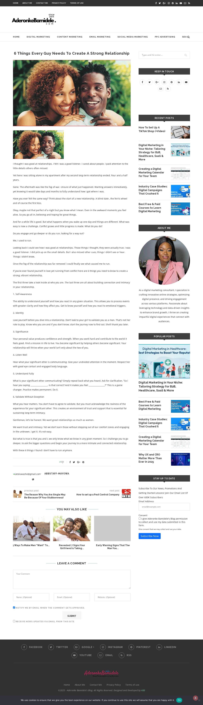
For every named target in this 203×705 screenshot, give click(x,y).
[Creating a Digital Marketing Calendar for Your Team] (180, 173)
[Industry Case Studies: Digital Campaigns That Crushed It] (180, 191)
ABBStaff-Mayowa (56, 473)
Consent (143, 515)
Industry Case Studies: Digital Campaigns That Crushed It (153, 190)
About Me (27, 3)
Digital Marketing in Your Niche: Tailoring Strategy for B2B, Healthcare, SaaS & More (152, 152)
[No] (199, 700)
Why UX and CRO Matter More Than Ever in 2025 (150, 458)
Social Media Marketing (133, 37)
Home (15, 3)
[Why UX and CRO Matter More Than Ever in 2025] (180, 459)
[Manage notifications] (195, 698)
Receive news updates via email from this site (44, 621)
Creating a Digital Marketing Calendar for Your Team (151, 172)
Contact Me (42, 3)
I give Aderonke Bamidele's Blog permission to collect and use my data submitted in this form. (163, 522)
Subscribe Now (150, 536)
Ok (179, 700)
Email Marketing (100, 37)
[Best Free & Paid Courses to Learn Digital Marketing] (180, 208)
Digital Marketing (38, 37)
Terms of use (77, 3)
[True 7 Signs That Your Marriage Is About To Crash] (72, 528)
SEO (184, 37)
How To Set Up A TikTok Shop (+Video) (152, 129)
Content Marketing (69, 37)
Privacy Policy (59, 3)
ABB (143, 690)
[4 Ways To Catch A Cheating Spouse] (113, 528)
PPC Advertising (165, 37)
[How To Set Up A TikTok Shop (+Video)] (180, 132)
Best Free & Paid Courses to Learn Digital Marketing (150, 208)
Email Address (146, 501)
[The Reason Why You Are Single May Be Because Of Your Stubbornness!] (31, 528)
